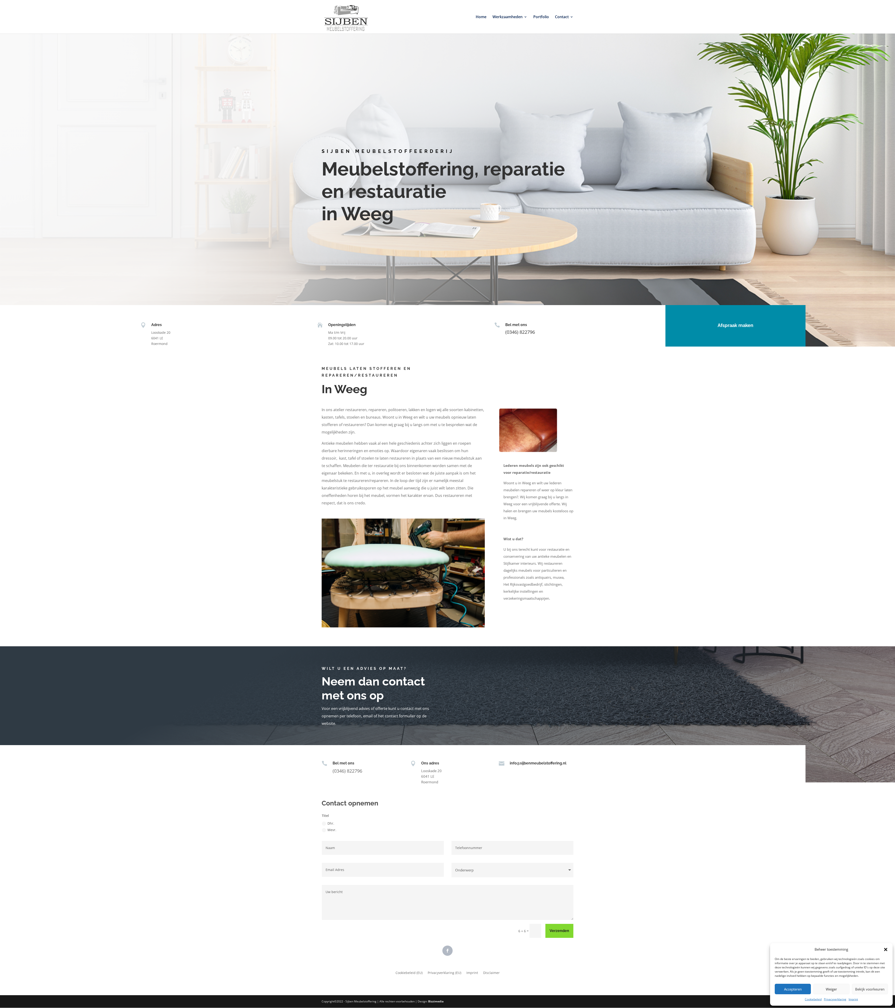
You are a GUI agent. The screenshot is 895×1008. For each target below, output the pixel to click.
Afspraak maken (735, 325)
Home (481, 17)
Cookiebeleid (813, 999)
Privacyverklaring (835, 999)
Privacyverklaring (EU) (444, 973)
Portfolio (541, 17)
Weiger (831, 989)
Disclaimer (491, 973)
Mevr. (331, 830)
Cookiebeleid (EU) (409, 973)
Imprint (853, 999)
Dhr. (330, 823)
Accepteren (793, 989)
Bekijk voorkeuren (870, 989)
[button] (885, 949)
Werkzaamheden (507, 17)
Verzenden (559, 931)
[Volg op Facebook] (447, 951)
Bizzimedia (436, 1001)
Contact (562, 17)
